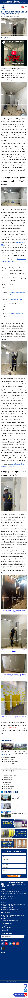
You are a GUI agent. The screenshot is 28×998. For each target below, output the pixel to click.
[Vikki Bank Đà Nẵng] (7, 746)
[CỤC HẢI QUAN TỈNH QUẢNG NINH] (6, 814)
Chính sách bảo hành (6, 927)
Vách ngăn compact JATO (16, 884)
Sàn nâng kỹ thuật (6, 782)
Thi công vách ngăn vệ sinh (8, 757)
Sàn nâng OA (7, 784)
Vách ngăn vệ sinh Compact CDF (11, 761)
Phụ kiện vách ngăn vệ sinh (10, 775)
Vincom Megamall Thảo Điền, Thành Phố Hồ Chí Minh (21, 752)
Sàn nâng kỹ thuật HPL (9, 786)
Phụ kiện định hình (8, 777)
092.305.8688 (10, 907)
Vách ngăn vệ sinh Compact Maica (12, 766)
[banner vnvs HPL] (14, 823)
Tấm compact (7, 773)
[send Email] (25, 936)
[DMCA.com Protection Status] (3, 948)
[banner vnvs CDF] (14, 833)
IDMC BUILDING (16, 806)
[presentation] (24, 740)
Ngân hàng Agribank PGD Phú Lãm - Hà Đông (19, 797)
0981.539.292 (19, 994)
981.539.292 (11, 896)
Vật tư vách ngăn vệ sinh (8, 771)
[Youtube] (6, 943)
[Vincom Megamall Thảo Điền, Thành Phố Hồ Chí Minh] (20, 746)
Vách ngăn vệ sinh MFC (9, 763)
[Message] (25, 986)
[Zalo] (25, 990)
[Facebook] (2, 943)
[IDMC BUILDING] (6, 806)
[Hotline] (25, 995)
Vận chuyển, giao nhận (6, 929)
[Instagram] (13, 943)
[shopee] (17, 943)
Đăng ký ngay (13, 876)
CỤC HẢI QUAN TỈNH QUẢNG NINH (19, 814)
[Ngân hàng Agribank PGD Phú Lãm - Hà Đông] (6, 797)
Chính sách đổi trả (5, 930)
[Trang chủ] (3, 7)
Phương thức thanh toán (7, 926)
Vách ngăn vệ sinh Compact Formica (12, 768)
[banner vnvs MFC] (14, 843)
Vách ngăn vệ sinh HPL (9, 759)
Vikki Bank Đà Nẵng (7, 752)
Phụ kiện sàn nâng (8, 779)
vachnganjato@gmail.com (12, 898)
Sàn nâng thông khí (8, 788)
